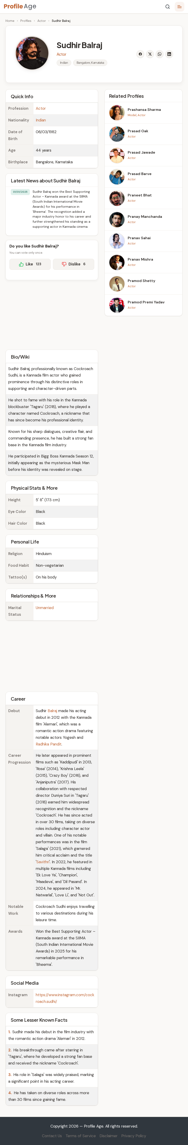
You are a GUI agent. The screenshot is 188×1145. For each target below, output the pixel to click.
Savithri (42, 861)
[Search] (167, 6)
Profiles (25, 21)
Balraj (52, 710)
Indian (41, 120)
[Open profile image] (32, 53)
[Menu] (179, 7)
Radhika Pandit (48, 744)
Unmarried (45, 607)
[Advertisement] (52, 314)
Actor (41, 21)
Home (10, 21)
